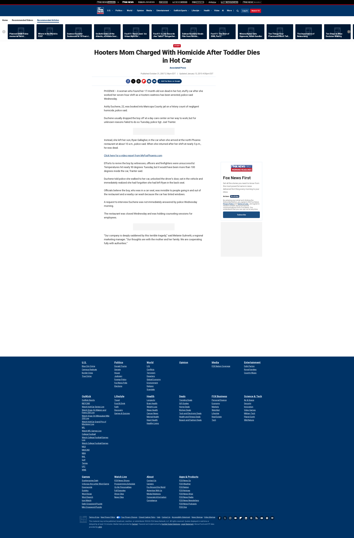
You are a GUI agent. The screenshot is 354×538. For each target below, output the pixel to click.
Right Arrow (349, 31)
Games (86, 476)
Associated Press (178, 68)
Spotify (267, 518)
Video (216, 10)
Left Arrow (4, 31)
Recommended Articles (48, 20)
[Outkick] (212, 2)
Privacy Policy (228, 204)
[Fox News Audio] (179, 2)
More (229, 10)
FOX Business (219, 396)
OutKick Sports (180, 10)
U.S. (109, 10)
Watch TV (256, 11)
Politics (119, 10)
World (130, 10)
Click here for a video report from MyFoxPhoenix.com (133, 155)
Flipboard (144, 81)
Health (207, 10)
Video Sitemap (209, 517)
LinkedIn (246, 518)
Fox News (100, 10)
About (150, 476)
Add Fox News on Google (170, 81)
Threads (138, 81)
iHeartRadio (272, 518)
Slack (251, 518)
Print (149, 81)
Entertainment (163, 10)
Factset (135, 524)
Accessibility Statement (181, 517)
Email (154, 81)
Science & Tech (253, 396)
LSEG (100, 527)
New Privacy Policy (108, 517)
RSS (256, 518)
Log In (245, 11)
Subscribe (241, 215)
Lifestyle (196, 10)
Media (149, 10)
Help (158, 517)
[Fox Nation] (163, 2)
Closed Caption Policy (147, 517)
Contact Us (166, 517)
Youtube (235, 518)
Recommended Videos (22, 20)
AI (223, 10)
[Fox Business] (146, 2)
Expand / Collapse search (237, 11)
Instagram (230, 518)
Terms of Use (243, 204)
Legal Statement (187, 524)
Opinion (140, 10)
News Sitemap (197, 517)
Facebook (128, 81)
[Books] (252, 2)
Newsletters (262, 518)
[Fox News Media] (128, 2)
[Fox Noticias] (229, 2)
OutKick (86, 396)
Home (5, 20)
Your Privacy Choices (129, 517)
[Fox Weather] (198, 2)
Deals (182, 396)
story (177, 46)
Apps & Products (188, 476)
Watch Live (120, 476)
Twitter (133, 81)
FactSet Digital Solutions (171, 524)
